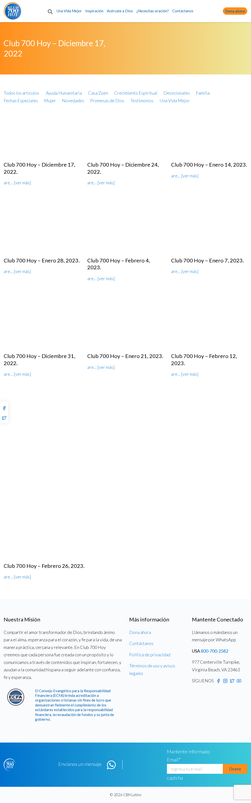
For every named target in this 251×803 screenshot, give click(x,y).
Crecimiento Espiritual (135, 93)
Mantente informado (188, 751)
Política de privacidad (149, 654)
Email (174, 759)
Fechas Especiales (21, 100)
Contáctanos (182, 11)
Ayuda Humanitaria (64, 93)
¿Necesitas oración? (152, 11)
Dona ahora (235, 11)
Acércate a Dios (120, 11)
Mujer (50, 100)
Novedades (73, 100)
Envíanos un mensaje (79, 764)
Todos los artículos (21, 93)
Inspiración (94, 11)
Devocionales (176, 93)
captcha (175, 778)
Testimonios (141, 100)
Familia (203, 93)
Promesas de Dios (107, 100)
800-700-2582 (214, 651)
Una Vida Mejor (69, 11)
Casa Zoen (98, 93)
